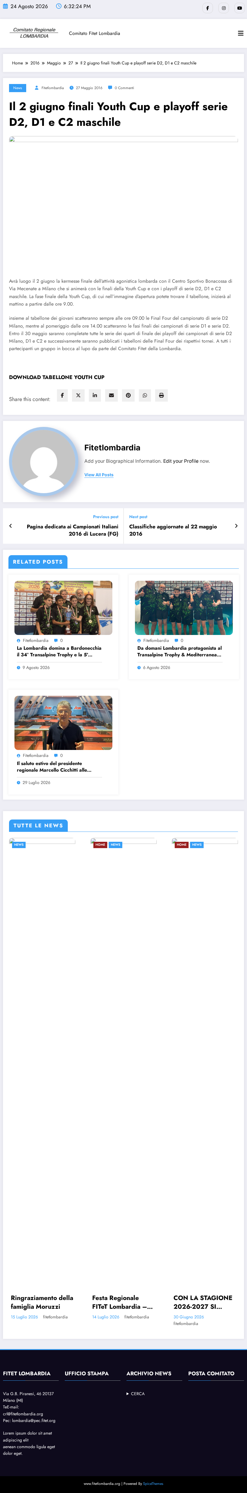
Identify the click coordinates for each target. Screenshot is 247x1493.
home (23, 844)
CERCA (138, 1394)
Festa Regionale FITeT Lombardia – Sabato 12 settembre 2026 (45, 1302)
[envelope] (111, 395)
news (17, 88)
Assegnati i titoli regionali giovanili (203, 1302)
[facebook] (62, 395)
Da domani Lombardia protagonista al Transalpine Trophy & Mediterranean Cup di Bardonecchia (179, 651)
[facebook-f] (207, 8)
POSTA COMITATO (211, 1373)
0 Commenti (124, 88)
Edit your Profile (181, 461)
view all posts (99, 474)
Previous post (105, 516)
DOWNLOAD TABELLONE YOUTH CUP (57, 377)
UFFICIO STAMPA (87, 1373)
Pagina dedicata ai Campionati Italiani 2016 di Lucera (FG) (72, 530)
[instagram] (223, 8)
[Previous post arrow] (10, 526)
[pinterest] (128, 395)
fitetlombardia (53, 88)
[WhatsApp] (145, 395)
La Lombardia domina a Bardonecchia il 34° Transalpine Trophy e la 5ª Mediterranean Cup (59, 651)
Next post (138, 516)
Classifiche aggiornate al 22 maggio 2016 (173, 530)
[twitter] (78, 395)
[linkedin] (95, 395)
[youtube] (239, 8)
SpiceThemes (153, 1483)
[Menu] (240, 33)
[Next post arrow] (236, 526)
